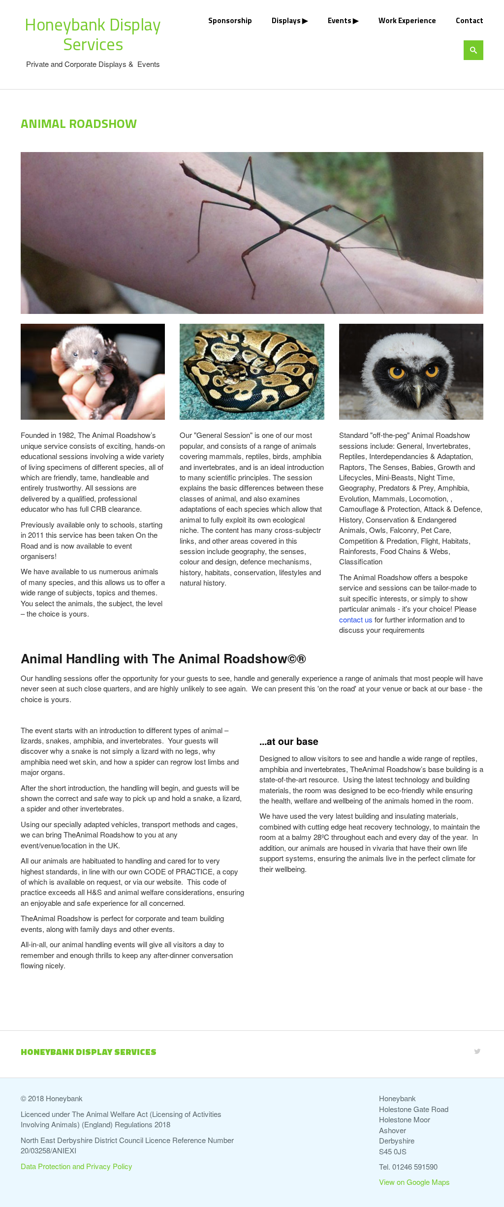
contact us (356, 619)
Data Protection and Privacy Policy (76, 1166)
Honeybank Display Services (93, 34)
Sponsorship (230, 20)
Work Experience (407, 20)
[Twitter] (477, 1051)
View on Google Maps (414, 1181)
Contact (469, 20)
